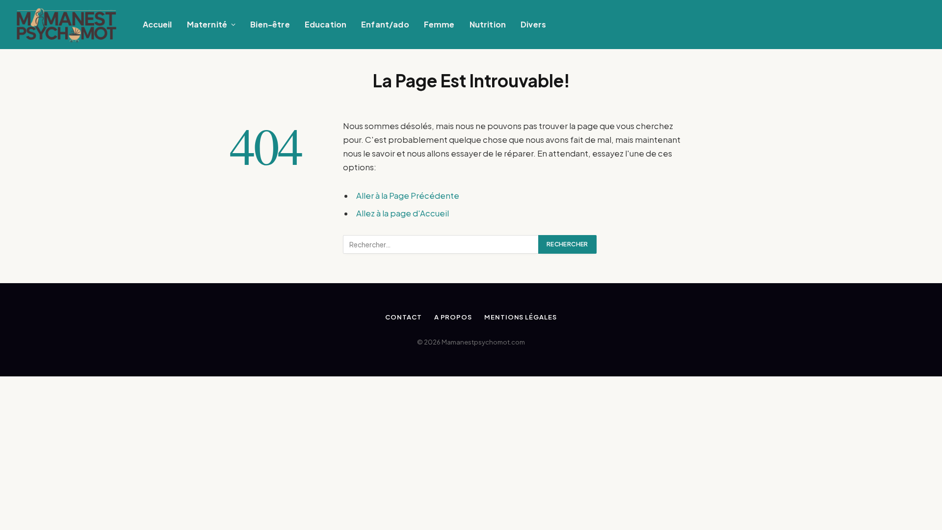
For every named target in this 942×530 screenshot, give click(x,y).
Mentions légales (520, 317)
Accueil (157, 24)
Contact (403, 317)
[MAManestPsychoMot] (66, 24)
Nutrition (488, 24)
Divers (533, 24)
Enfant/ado (385, 24)
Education (325, 24)
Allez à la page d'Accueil (402, 213)
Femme (439, 24)
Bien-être (269, 24)
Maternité (207, 24)
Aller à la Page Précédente (407, 195)
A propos (453, 317)
